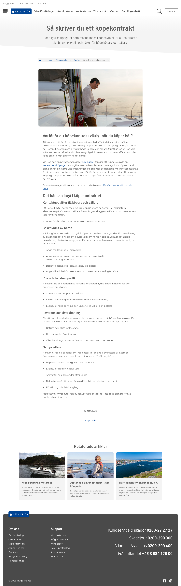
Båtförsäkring (16, 535)
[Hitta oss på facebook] (164, 580)
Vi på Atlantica (16, 543)
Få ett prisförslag (60, 548)
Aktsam (42, 3)
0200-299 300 (160, 537)
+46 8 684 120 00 (157, 553)
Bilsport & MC (27, 3)
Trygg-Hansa (9, 3)
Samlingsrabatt (131, 11)
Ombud (114, 11)
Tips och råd (100, 11)
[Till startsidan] (18, 514)
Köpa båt (90, 420)
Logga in (171, 11)
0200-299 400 (160, 545)
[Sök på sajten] (159, 11)
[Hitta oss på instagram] (171, 580)
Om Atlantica (15, 539)
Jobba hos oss (16, 548)
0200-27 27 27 (160, 530)
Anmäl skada (65, 11)
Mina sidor (57, 543)
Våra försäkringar (44, 11)
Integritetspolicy (17, 556)
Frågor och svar (59, 539)
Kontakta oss (83, 11)
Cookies (13, 552)
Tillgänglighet (16, 560)
